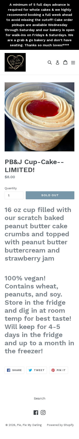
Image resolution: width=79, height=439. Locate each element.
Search (39, 398)
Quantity (11, 188)
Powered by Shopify (60, 425)
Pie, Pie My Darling (29, 425)
